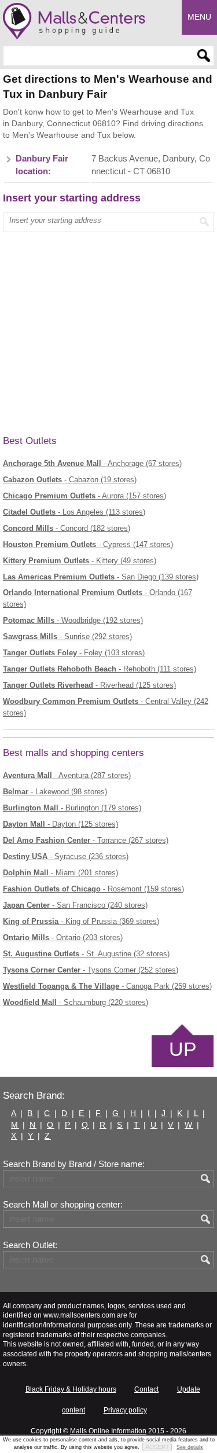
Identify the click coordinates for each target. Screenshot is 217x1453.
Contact (146, 1389)
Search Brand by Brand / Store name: (74, 1164)
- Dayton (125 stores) (60, 824)
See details (189, 1447)
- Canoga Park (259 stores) (107, 986)
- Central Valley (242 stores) (105, 707)
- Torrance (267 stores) (85, 840)
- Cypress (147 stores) (88, 544)
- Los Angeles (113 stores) (74, 512)
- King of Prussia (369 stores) (81, 921)
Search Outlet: (30, 1245)
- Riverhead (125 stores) (89, 685)
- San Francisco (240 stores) (75, 905)
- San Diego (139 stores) (100, 577)
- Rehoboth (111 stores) (99, 669)
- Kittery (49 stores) (79, 560)
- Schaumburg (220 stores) (75, 1002)
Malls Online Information (108, 1431)
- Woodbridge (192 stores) (73, 620)
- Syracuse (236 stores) (65, 856)
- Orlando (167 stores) (97, 598)
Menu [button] (199, 16)
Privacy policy (125, 1410)
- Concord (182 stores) (66, 528)
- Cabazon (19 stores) (70, 479)
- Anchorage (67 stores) (92, 463)
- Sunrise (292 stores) (67, 636)
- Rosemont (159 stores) (93, 889)
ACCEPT (157, 1447)
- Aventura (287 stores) (67, 775)
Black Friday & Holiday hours (70, 1389)
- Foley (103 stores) (74, 652)
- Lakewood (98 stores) (55, 791)
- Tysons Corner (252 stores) (90, 970)
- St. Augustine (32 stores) (86, 953)
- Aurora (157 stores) (84, 495)
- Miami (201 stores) (60, 872)
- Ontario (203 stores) (63, 937)
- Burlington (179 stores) (72, 807)
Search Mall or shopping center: (63, 1204)
